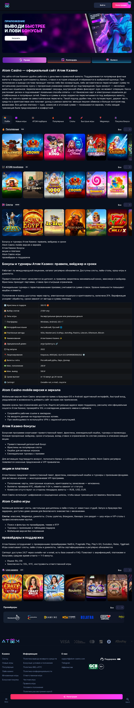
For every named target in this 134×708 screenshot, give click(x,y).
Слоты (72, 121)
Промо (27, 60)
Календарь (71, 60)
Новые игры (21, 121)
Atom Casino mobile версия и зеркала (21, 245)
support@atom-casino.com (73, 659)
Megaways (104, 121)
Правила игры (29, 683)
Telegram (66, 663)
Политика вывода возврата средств (40, 659)
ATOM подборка (39, 121)
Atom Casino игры (11, 254)
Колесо (114, 60)
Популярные (58, 121)
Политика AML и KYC (32, 667)
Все (119, 130)
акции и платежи (11, 251)
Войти (102, 5)
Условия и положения (33, 687)
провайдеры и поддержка (16, 257)
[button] (124, 49)
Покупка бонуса (122, 121)
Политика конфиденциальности (37, 671)
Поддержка (110, 659)
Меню (6, 702)
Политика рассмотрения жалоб (37, 691)
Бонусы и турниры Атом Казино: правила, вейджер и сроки (34, 241)
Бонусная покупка (10, 680)
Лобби (7, 121)
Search (127, 702)
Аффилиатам (67, 667)
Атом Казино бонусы (13, 248)
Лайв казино (7, 671)
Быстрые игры (87, 121)
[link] (14, 617)
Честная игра (29, 680)
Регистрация (121, 5)
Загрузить (16, 38)
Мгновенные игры (10, 675)
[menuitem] (10, 659)
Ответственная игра (32, 675)
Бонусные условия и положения (38, 663)
